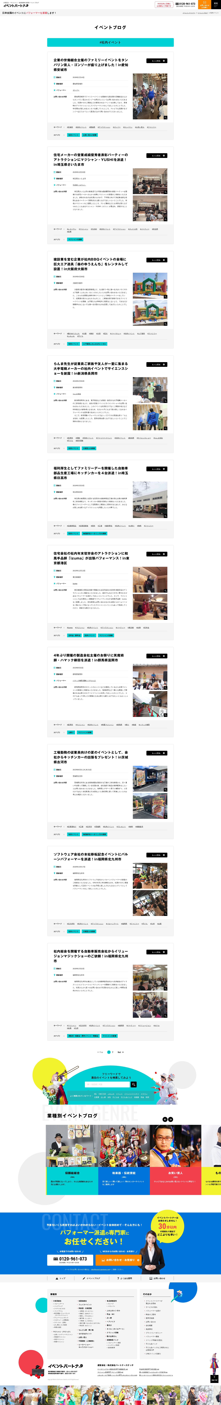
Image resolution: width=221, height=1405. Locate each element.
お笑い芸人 (83, 1337)
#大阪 (84, 333)
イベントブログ (203, 13)
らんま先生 (77, 394)
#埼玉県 (155, 229)
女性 (109, 1097)
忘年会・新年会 (74, 635)
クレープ (110, 1304)
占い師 (103, 1097)
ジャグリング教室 (113, 1345)
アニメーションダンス (61, 1317)
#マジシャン (83, 229)
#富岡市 (70, 725)
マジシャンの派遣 (75, 239)
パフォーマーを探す (153, 1311)
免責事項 (149, 1329)
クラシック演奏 (112, 1332)
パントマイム (58, 1311)
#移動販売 (139, 827)
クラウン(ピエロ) (59, 1308)
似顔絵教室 (111, 1347)
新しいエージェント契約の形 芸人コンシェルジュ (156, 1375)
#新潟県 (131, 438)
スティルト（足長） (60, 1322)
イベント (119, 1094)
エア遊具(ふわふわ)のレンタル (94, 344)
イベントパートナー (189, 13)
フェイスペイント (85, 1304)
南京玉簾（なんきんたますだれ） (90, 1323)
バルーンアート (59, 1304)
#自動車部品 (71, 526)
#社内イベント (81, 127)
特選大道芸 (57, 1327)
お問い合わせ (151, 1322)
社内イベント (74, 135)
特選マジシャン (59, 1342)
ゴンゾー (76, 90)
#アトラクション (104, 127)
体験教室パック (112, 1340)
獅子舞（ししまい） (86, 1318)
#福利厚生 (108, 526)
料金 (142, 1097)
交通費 (96, 1097)
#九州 (152, 924)
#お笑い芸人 (139, 127)
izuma (75, 583)
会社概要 (149, 1325)
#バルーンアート (112, 924)
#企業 (159, 924)
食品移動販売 (112, 1301)
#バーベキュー (115, 333)
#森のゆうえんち (73, 333)
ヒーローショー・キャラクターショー (86, 1346)
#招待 (93, 526)
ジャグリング (58, 1306)
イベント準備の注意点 (154, 1340)
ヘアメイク (111, 1321)
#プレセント (121, 827)
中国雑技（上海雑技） (87, 1341)
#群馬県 (119, 725)
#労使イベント (88, 438)
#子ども (80, 336)
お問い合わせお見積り (204, 6)
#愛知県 (92, 127)
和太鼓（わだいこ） (86, 1325)
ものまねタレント (85, 1334)
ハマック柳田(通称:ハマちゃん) (84, 681)
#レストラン (71, 229)
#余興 (69, 232)
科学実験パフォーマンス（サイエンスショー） (62, 1314)
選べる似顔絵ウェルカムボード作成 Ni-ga (153, 1372)
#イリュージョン (144, 1025)
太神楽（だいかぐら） (87, 1311)
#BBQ (91, 333)
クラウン (144, 1094)
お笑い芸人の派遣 (89, 135)
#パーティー (144, 229)
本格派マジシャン (59, 1337)
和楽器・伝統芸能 (85, 1308)
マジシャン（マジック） (62, 1332)
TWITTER (102, 1094)
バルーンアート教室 (114, 1343)
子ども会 (115, 1097)
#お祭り (131, 526)
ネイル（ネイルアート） (116, 1329)
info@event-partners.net (100, 1269)
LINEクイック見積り (153, 1354)
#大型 (98, 333)
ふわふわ (111, 1094)
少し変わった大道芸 (60, 1325)
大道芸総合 (57, 1301)
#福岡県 (124, 924)
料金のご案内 (151, 1314)
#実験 (78, 438)
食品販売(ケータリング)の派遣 (94, 533)
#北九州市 (71, 924)
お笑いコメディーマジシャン (63, 1334)
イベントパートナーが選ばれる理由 (154, 1302)
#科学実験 (79, 441)
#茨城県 (97, 827)
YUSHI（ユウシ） (79, 185)
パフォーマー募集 (152, 1336)
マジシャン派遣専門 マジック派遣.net (110, 1372)
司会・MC (110, 1314)
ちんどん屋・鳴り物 (86, 1330)
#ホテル (157, 1025)
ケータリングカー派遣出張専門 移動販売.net (112, 1369)
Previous (165, 1119)
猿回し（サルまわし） (87, 1316)
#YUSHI (94, 229)
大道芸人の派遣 (89, 448)
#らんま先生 (158, 438)
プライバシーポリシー (154, 1333)
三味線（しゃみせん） (87, 1321)
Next (119, 1052)
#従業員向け (71, 827)
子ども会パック (126, 1097)
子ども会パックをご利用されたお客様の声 (157, 1349)
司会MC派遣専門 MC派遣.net (149, 1369)
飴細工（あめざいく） (87, 1313)
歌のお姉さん (112, 1336)
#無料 (139, 526)
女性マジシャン (59, 1339)
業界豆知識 (150, 1318)
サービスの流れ (151, 1307)
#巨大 (105, 333)
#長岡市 (70, 438)
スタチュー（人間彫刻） (62, 1320)
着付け (109, 1325)
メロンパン (111, 1306)
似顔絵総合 (83, 1301)
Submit (134, 1084)
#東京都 (131, 628)
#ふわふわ (71, 336)
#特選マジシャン (107, 725)
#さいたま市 (132, 229)
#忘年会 (146, 628)
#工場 (100, 526)
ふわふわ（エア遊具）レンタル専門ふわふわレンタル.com (117, 1375)
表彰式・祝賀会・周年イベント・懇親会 (83, 1036)
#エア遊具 (141, 333)
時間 (147, 1097)
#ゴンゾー (117, 127)
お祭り (71, 732)
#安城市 (70, 127)
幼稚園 (136, 1097)
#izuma (70, 628)
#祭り (127, 725)
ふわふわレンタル (113, 1310)
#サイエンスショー (144, 438)
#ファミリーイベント (104, 438)
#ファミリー (151, 127)
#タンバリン (127, 127)
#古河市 (89, 827)
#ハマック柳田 (144, 725)
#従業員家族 (83, 526)
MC (95, 1094)
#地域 (134, 725)
